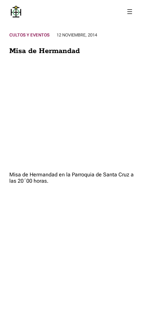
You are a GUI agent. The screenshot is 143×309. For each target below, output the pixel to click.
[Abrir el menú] (130, 12)
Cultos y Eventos (29, 34)
